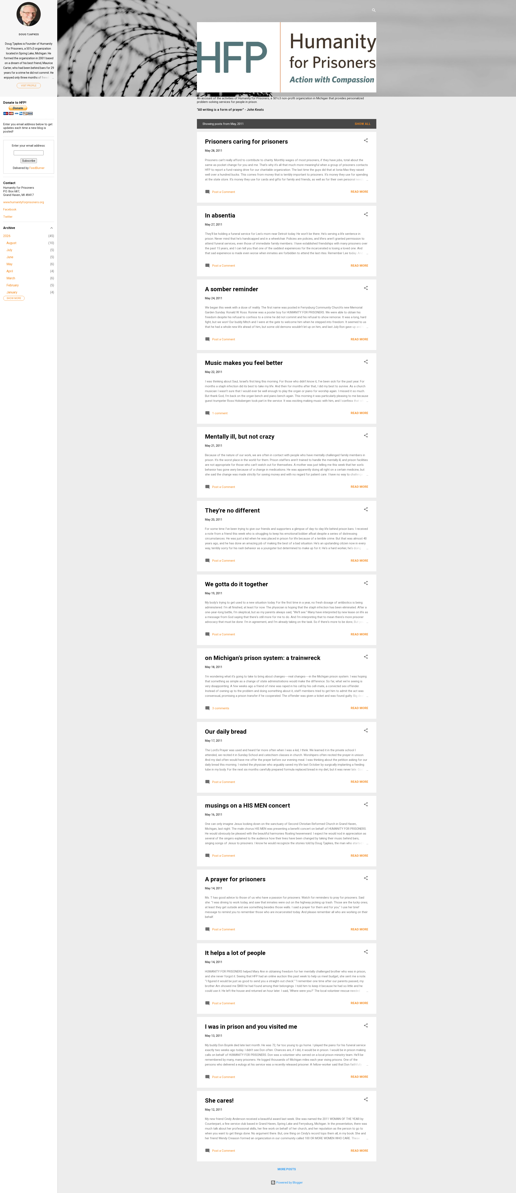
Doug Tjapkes (29, 34)
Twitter (7, 217)
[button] (365, 141)
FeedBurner (37, 168)
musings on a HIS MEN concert (247, 805)
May (9, 264)
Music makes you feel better (244, 362)
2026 (6, 236)
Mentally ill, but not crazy (239, 436)
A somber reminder (231, 289)
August (11, 243)
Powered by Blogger (289, 1182)
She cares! (219, 1100)
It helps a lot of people (235, 952)
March (10, 278)
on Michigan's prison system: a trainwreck (262, 657)
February (12, 285)
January (11, 292)
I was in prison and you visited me (251, 1026)
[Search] (373, 11)
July (9, 250)
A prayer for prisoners (235, 879)
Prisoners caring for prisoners (246, 141)
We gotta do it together (236, 584)
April (9, 271)
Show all (363, 124)
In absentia (220, 215)
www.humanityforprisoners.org (23, 202)
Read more (359, 192)
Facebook (9, 209)
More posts (287, 1169)
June (9, 257)
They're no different (232, 510)
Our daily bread (226, 731)
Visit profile (28, 85)
